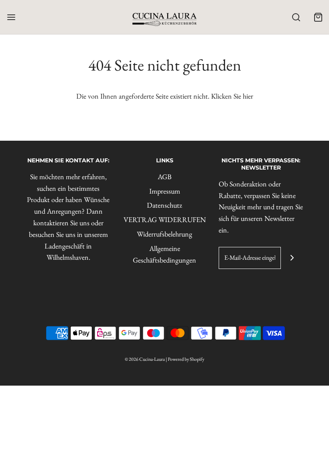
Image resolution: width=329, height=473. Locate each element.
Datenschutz (164, 205)
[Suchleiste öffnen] (296, 17)
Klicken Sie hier (232, 96)
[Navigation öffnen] (11, 17)
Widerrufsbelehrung (164, 234)
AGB (165, 176)
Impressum (164, 191)
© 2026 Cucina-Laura (145, 359)
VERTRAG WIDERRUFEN (165, 219)
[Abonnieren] (292, 258)
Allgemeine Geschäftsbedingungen (164, 254)
